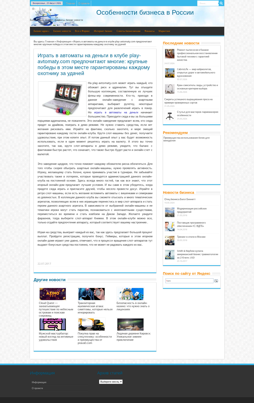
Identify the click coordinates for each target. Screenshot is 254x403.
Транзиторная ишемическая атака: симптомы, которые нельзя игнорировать (95, 307)
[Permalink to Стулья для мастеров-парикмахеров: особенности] (170, 120)
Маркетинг (164, 31)
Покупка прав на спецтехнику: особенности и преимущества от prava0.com (95, 338)
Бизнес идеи (41, 31)
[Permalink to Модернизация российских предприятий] (170, 216)
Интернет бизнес (103, 31)
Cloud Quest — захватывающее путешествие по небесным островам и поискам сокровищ (56, 309)
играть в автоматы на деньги (116, 112)
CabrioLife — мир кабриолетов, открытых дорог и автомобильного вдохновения (196, 72)
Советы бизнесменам (128, 31)
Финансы (149, 31)
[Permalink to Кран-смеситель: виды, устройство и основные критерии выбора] (170, 93)
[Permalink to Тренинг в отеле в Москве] (170, 244)
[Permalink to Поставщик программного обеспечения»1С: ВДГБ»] (170, 230)
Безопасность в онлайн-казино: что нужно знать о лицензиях (133, 306)
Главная (70, 3)
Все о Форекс (82, 31)
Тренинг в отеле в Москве (191, 236)
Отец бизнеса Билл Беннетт (180, 199)
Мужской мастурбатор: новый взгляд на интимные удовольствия (56, 336)
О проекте (83, 3)
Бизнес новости (62, 31)
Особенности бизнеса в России (145, 12)
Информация (64, 41)
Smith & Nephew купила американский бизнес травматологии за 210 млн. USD (197, 254)
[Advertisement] (95, 259)
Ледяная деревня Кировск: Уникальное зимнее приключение (134, 336)
